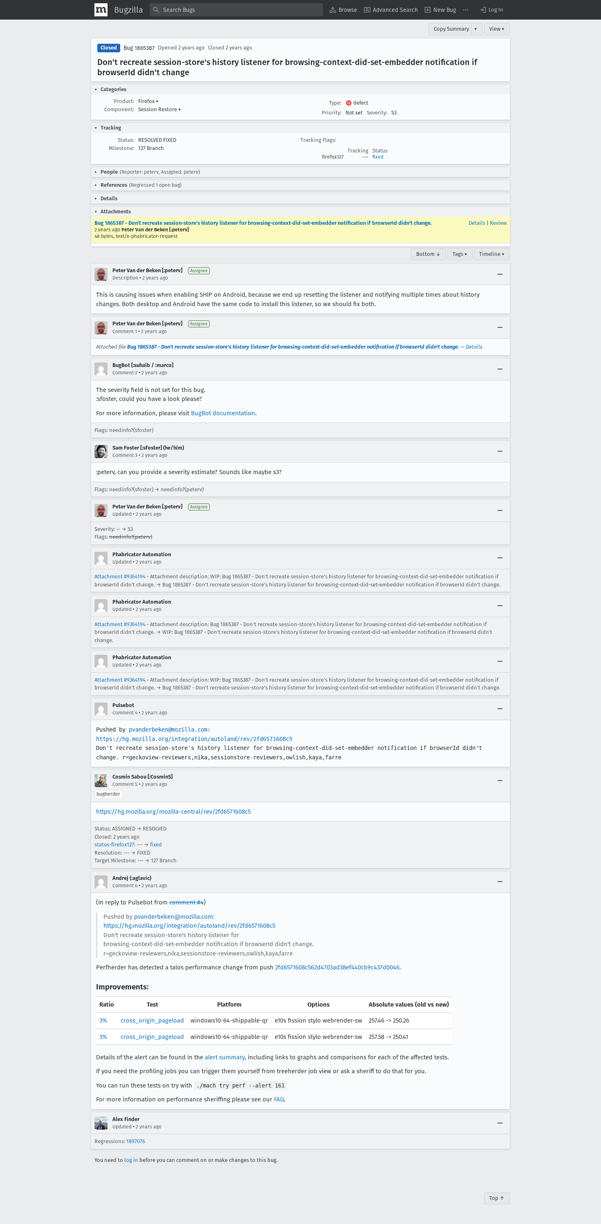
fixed (377, 157)
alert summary (225, 1057)
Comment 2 (124, 373)
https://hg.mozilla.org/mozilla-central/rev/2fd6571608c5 (173, 811)
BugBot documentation (223, 413)
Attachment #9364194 (120, 576)
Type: (335, 103)
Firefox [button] (148, 101)
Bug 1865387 (139, 48)
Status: (126, 140)
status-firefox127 (114, 844)
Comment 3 (124, 455)
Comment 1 (124, 331)
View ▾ (497, 29)
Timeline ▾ (492, 254)
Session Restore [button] (159, 109)
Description (125, 278)
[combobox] (236, 9)
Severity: (377, 113)
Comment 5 (124, 784)
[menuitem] (343, 9)
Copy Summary (451, 29)
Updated (122, 514)
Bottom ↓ (428, 254)
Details (477, 223)
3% (103, 1020)
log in (131, 1160)
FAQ (279, 1099)
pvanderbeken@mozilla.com (168, 729)
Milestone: (121, 148)
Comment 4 (124, 713)
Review (498, 223)
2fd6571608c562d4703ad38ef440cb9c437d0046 (337, 967)
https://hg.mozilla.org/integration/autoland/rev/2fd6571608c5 (194, 739)
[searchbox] (236, 9)
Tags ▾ (460, 254)
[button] (491, 9)
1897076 (135, 1141)
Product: (124, 101)
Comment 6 (124, 885)
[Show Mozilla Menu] (101, 9)
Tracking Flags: (318, 140)
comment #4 (186, 902)
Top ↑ (497, 1198)
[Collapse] (500, 274)
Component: (119, 109)
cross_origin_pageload (152, 1020)
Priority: (331, 113)
